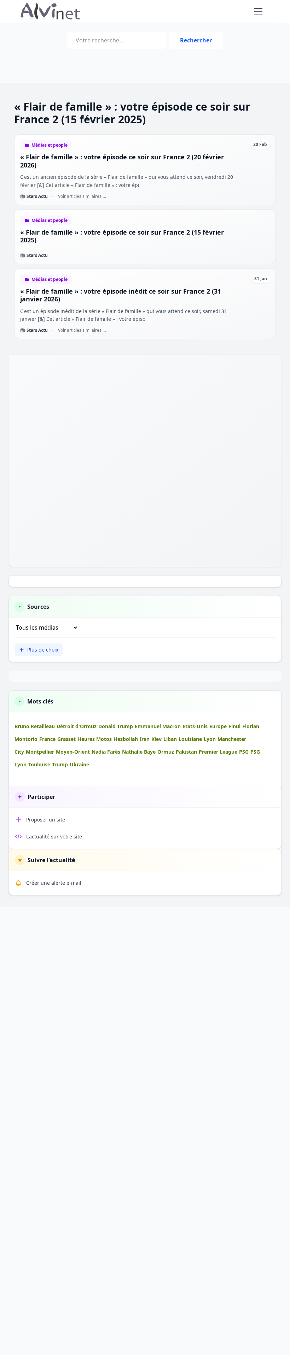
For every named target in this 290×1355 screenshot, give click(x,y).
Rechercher (196, 40)
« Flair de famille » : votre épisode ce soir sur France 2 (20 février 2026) (122, 161)
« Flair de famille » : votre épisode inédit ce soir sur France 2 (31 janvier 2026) (120, 295)
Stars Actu (37, 196)
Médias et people (49, 145)
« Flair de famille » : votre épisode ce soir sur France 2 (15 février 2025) (122, 236)
